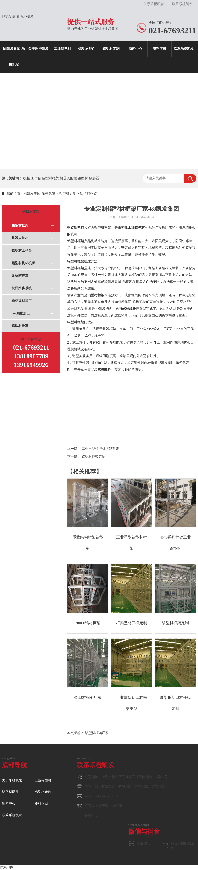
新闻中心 (135, 48)
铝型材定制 (111, 48)
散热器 (94, 178)
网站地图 (7, 867)
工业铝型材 (62, 48)
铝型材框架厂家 (97, 733)
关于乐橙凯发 (154, 4)
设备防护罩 (20, 275)
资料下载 (159, 48)
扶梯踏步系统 (22, 288)
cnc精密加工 (21, 313)
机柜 (26, 178)
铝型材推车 (20, 326)
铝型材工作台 (22, 250)
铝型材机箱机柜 (23, 263)
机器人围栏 (68, 178)
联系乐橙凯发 (182, 4)
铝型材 (83, 178)
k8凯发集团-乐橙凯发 (18, 17)
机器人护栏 (20, 238)
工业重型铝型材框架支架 (100, 448)
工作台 (36, 178)
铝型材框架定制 (93, 456)
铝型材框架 (50, 178)
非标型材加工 (22, 300)
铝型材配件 (86, 48)
